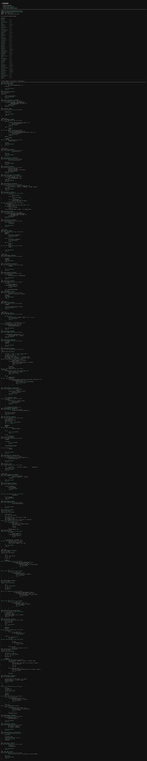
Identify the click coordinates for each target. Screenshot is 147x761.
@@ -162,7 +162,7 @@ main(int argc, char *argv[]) (12, 359)
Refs (8, 8)
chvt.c (3, 19)
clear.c (3, 20)
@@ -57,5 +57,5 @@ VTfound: (7, 84)
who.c (3, 78)
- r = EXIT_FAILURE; (12, 643)
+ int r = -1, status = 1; (8, 423)
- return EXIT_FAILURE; (11, 197)
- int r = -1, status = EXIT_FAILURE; (10, 422)
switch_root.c (5, 67)
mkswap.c (4, 48)
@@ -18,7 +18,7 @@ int (6, 551)
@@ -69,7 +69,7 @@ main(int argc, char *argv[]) (11, 221)
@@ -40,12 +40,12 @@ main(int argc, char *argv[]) (12, 659)
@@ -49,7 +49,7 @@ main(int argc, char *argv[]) (11, 520)
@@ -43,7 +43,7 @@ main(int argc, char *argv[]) (11, 561)
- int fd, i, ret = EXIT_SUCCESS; (10, 654)
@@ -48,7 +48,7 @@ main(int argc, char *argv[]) (11, 109)
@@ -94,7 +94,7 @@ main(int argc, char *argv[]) (11, 282)
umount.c (4, 71)
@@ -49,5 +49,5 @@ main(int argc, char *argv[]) (11, 323)
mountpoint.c (5, 50)
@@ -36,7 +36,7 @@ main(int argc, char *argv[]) (11, 314)
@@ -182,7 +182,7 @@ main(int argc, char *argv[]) (12, 629)
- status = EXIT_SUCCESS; (10, 431)
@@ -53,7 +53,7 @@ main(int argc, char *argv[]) (11, 292)
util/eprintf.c (5, 75)
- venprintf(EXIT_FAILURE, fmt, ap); (10, 737)
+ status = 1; (9, 364)
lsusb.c (3, 44)
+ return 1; (8, 198)
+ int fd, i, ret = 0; (7, 655)
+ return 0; (5, 89)
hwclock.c (4, 35)
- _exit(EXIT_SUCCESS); (9, 488)
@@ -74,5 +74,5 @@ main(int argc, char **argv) (11, 273)
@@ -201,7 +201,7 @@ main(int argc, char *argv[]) (12, 639)
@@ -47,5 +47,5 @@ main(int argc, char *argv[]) (11, 212)
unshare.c (9, 715)
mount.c (3, 49)
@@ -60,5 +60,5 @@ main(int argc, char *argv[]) (11, 752)
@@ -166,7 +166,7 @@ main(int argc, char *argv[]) (12, 620)
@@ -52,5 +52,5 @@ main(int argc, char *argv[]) (11, 150)
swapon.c (4, 66)
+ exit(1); (6, 287)
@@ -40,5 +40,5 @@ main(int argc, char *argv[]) (11, 101)
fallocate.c (4, 27)
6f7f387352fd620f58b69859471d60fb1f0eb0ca (13, 10)
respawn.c (4, 59)
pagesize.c (4, 52)
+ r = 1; (10, 635)
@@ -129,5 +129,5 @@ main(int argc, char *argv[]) (12, 611)
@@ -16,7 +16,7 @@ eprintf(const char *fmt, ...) (12, 733)
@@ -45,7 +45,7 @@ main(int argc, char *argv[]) (11, 130)
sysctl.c (9, 619)
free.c (3, 28)
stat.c (3, 62)
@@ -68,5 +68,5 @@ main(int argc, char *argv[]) (11, 167)
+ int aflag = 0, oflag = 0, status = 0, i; (12, 354)
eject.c (3, 26)
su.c (3, 63)
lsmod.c (8, 291)
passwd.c (4, 53)
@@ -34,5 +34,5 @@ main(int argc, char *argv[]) (11, 475)
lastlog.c (4, 40)
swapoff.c (4, 65)
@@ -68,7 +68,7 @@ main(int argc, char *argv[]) (11, 531)
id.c (3, 36)
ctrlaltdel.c (5, 22)
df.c (3, 23)
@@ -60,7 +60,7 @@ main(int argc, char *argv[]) (11, 398)
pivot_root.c (10, 455)
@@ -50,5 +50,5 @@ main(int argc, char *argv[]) (11, 184)
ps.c (3, 57)
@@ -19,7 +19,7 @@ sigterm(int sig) (9, 484)
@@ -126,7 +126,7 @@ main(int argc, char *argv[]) (12, 193)
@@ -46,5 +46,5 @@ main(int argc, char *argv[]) (11, 502)
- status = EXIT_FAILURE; (11, 363)
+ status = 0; (7, 432)
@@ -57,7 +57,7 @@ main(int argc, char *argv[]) (11, 245)
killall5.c (4, 39)
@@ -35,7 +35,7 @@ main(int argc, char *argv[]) (11, 120)
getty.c (3, 32)
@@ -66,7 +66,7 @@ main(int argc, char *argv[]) (11, 139)
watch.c (3, 76)
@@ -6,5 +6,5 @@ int (5, 92)
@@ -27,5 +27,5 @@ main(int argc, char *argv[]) (11, 456)
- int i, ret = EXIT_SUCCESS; (9, 515)
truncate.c (4, 70)
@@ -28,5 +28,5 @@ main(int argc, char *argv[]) (11, 409)
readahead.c (4, 58)
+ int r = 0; (5, 625)
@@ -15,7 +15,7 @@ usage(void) (8, 676)
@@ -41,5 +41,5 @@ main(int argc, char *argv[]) (11, 332)
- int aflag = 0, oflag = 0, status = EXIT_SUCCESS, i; (14, 353)
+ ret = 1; (12, 566)
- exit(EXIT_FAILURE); (9, 286)
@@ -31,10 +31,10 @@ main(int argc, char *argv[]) (12, 231)
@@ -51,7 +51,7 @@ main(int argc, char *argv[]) (11, 438)
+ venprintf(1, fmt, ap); (8, 738)
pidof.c (3, 54)
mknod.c (3, 46)
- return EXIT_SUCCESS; (7, 88)
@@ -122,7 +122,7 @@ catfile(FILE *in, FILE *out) (12, 349)
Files (6, 8)
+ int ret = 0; (5, 691)
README (11, 8)
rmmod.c (3, 61)
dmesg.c (3, 24)
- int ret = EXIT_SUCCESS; (8, 585)
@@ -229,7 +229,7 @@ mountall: (8, 378)
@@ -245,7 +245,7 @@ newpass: (7, 427)
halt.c (3, 33)
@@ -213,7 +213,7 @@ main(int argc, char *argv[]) (12, 368)
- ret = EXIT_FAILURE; (11, 524)
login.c (3, 41)
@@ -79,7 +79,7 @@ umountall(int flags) (10, 705)
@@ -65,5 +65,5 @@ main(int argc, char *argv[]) (11, 256)
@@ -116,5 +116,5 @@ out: (6, 447)
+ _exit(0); (7, 489)
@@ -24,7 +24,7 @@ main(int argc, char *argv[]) (11, 686)
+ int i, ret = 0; (6, 516)
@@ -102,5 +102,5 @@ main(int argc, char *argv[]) (12, 493)
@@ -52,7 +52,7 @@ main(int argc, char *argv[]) (11, 570)
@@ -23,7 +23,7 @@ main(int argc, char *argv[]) (11, 303)
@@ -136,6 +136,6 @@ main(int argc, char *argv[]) (12, 202)
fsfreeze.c (4, 31)
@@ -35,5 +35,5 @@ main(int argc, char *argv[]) (11, 176)
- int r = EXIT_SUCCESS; (8, 624)
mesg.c (3, 45)
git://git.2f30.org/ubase (10, 6)
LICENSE (15, 8)
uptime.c (4, 74)
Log (3, 8)
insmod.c (4, 37)
